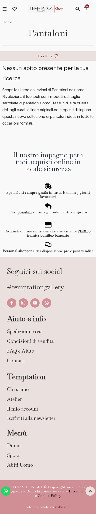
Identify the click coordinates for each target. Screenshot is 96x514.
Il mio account (22, 409)
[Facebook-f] (11, 303)
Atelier (14, 399)
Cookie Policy (49, 495)
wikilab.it (63, 506)
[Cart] (85, 8)
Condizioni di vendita (30, 341)
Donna (14, 445)
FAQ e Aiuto (20, 351)
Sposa (13, 455)
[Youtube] (35, 303)
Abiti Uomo (20, 465)
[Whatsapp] (46, 303)
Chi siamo (18, 389)
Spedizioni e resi (25, 331)
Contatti (16, 360)
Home (7, 21)
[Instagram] (23, 303)
